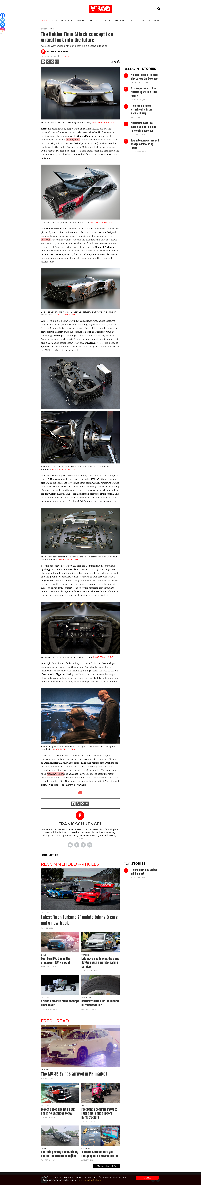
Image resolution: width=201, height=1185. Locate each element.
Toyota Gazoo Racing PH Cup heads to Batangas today (58, 1111)
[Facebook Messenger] (52, 62)
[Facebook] (43, 62)
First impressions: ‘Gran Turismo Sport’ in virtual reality (144, 92)
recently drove (73, 139)
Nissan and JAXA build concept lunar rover (60, 1003)
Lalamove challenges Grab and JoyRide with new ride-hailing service (100, 962)
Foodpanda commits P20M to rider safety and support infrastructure (99, 1113)
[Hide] (1, 34)
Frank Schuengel (58, 51)
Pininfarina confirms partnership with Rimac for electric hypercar (143, 127)
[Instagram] (57, 62)
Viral (131, 21)
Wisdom (119, 21)
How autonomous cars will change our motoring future (145, 144)
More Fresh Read (107, 1166)
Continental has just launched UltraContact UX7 (100, 1003)
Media (140, 21)
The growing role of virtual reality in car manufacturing (141, 109)
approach (45, 239)
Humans (80, 21)
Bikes (54, 21)
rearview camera (55, 773)
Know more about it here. (89, 1180)
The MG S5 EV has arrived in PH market (144, 871)
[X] (48, 62)
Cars (45, 21)
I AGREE (147, 1178)
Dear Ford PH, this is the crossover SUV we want (55, 960)
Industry (66, 21)
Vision (51, 29)
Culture (93, 21)
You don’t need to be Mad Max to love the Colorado (144, 76)
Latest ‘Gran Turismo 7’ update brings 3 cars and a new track (79, 920)
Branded (153, 21)
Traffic (106, 21)
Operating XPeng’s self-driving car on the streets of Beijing (59, 1154)
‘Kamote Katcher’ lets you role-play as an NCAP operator (99, 1154)
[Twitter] (2, 20)
